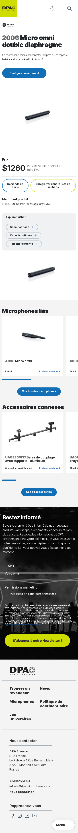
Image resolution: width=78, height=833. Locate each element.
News (45, 688)
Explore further (16, 217)
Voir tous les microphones (39, 391)
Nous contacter (21, 792)
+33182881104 (19, 781)
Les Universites (20, 716)
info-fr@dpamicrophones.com (30, 786)
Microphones (21, 701)
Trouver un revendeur (19, 690)
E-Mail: (10, 566)
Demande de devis (15, 186)
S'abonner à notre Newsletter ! (37, 640)
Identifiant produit (15, 199)
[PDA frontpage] (8, 8)
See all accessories (39, 491)
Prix (5, 159)
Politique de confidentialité (54, 703)
